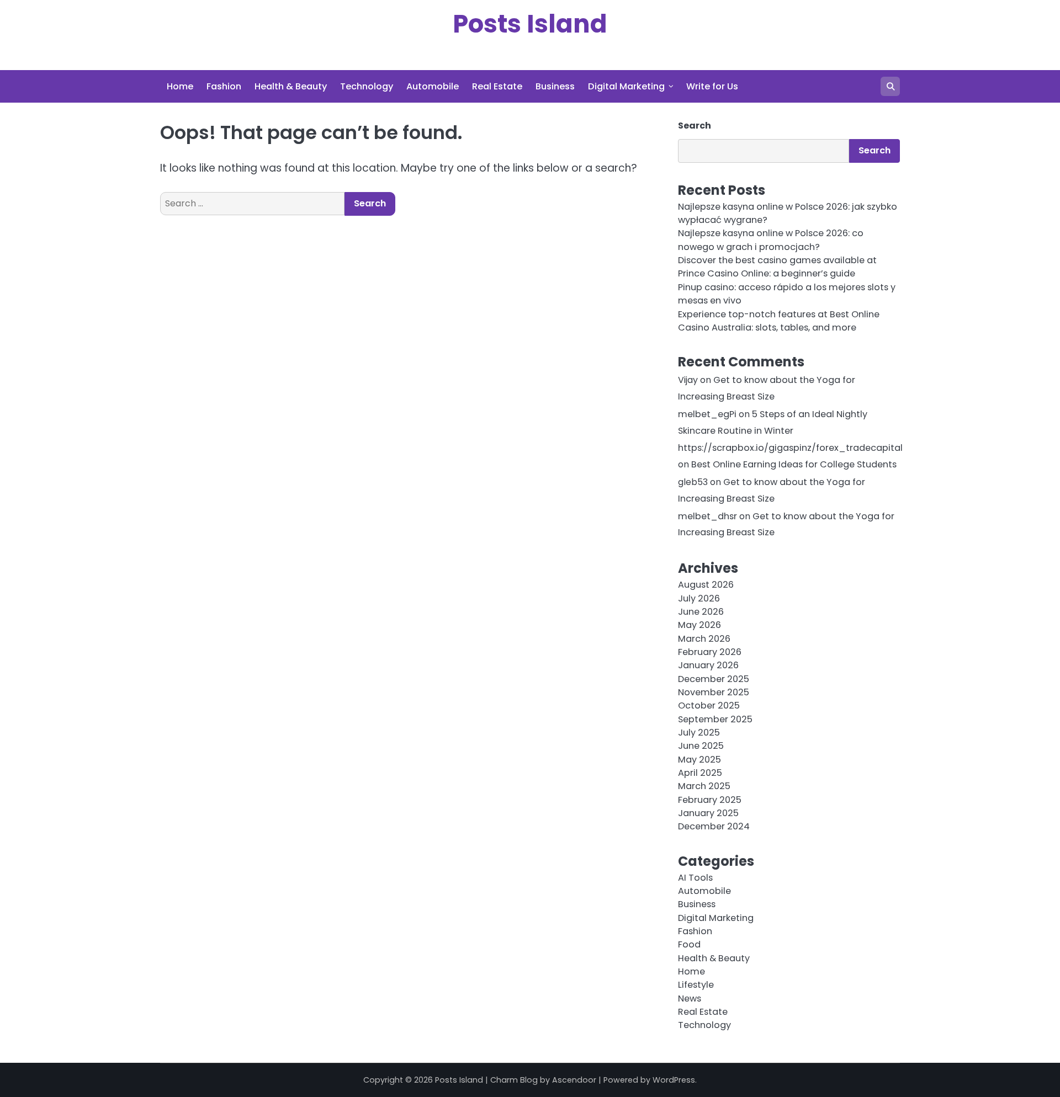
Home (180, 86)
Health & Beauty (291, 86)
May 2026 (699, 625)
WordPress (674, 1079)
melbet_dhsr (707, 516)
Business (555, 86)
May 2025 (699, 759)
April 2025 (700, 772)
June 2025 (701, 745)
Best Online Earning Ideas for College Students (794, 464)
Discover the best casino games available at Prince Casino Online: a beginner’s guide (777, 267)
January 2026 (708, 665)
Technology (366, 86)
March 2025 (704, 786)
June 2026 (701, 611)
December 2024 (714, 826)
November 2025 (713, 692)
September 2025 (715, 719)
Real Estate (497, 86)
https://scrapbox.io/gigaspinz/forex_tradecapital (790, 447)
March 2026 (704, 638)
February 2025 (709, 800)
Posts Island (530, 24)
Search (694, 125)
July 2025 (699, 732)
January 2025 (708, 813)
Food (689, 944)
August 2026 (706, 584)
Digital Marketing (626, 86)
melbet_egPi (707, 414)
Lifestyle (696, 984)
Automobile (432, 86)
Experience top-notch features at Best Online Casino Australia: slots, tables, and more (778, 321)
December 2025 (713, 679)
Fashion (223, 86)
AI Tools (695, 877)
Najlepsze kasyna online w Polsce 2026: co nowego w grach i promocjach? (770, 240)
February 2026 (709, 652)
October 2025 (709, 705)
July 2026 (699, 598)
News (689, 998)
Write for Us (712, 86)
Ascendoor (574, 1079)
